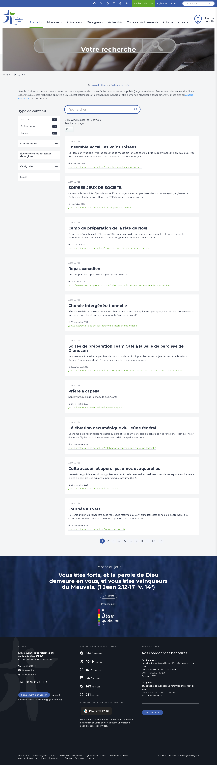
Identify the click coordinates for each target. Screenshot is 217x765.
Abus (174, 3)
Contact (68, 758)
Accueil (35, 22)
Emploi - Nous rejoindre (51, 758)
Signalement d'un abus (33, 695)
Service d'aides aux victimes (32, 700)
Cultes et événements (142, 22)
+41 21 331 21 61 (29, 666)
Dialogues (94, 22)
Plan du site (23, 755)
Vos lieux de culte (143, 3)
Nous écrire (28, 670)
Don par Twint (152, 712)
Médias (53, 755)
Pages (39, 133)
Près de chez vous (175, 22)
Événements (39, 126)
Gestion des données (84, 758)
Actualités (115, 22)
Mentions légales (39, 755)
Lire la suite (108, 596)
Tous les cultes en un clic (31, 682)
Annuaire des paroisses (28, 758)
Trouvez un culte (209, 20)
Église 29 (162, 3)
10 (153, 541)
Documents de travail (118, 755)
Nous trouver (29, 674)
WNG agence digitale (189, 755)
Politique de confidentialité (71, 755)
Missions (53, 22)
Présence (73, 22)
